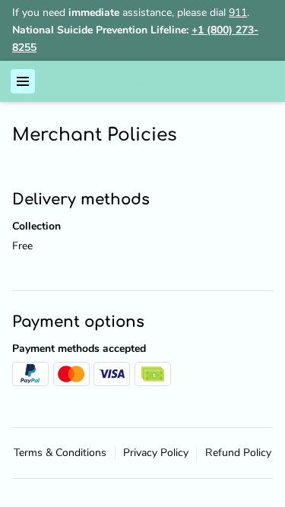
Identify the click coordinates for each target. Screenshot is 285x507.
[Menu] (23, 81)
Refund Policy (238, 453)
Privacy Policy (155, 453)
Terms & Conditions (60, 453)
